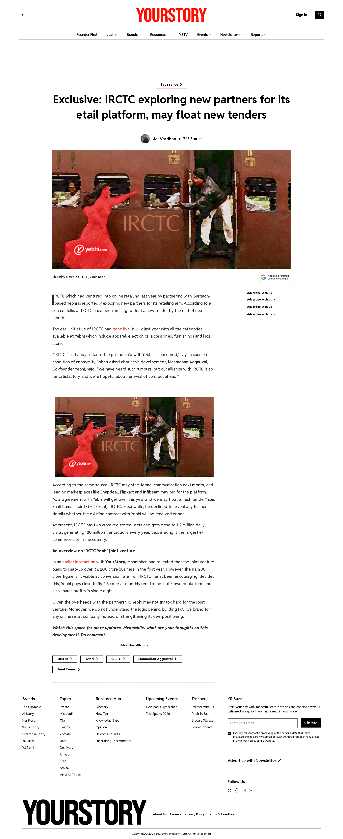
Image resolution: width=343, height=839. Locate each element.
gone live (121, 329)
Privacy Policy (195, 814)
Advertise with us (132, 645)
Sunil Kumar (66, 669)
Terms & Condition (222, 814)
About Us (160, 814)
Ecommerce (169, 85)
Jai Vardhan (164, 139)
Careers (175, 814)
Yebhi (89, 659)
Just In (62, 659)
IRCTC (116, 659)
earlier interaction (78, 561)
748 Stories (192, 138)
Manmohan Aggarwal (155, 659)
